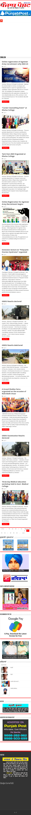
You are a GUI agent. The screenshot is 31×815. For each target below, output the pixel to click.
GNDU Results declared (12, 301)
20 (12, 529)
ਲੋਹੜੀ (12, 667)
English (4, 66)
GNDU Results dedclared (12, 345)
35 (1, 533)
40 (10, 533)
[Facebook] (16, 812)
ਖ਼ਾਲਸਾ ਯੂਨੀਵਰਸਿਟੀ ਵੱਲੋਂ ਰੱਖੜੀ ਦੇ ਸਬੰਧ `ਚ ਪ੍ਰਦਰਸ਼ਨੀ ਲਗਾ (15, 20)
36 (4, 533)
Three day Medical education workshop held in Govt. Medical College (15, 484)
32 (21, 529)
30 (15, 529)
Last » (23, 533)
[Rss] (14, 812)
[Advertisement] (15, 38)
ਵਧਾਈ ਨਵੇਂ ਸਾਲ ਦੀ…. (15, 681)
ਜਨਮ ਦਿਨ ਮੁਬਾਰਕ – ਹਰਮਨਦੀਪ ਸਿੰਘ (13, 570)
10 (9, 529)
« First (2, 529)
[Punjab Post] (15, 5)
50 (13, 533)
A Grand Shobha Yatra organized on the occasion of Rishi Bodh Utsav (14, 391)
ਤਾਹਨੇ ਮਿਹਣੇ (3, 665)
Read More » (5, 101)
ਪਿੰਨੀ (12, 674)
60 (16, 533)
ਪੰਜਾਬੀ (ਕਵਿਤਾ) (14, 688)
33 (24, 530)
